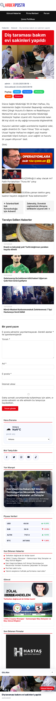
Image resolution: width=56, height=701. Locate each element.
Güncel (14, 28)
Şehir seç (10, 434)
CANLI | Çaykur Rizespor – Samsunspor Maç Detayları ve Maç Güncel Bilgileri (28, 559)
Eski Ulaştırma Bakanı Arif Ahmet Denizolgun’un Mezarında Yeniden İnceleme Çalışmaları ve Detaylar (27, 564)
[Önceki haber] (42, 475)
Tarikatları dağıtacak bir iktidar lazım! (20, 555)
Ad (4, 363)
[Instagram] (21, 457)
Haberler (5, 28)
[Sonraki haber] (48, 475)
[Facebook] (7, 457)
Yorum (6, 339)
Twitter (17, 92)
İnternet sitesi (8, 384)
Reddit (8, 96)
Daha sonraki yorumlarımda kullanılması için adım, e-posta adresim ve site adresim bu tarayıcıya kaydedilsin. (28, 400)
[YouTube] (29, 457)
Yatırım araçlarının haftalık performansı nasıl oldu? (26, 571)
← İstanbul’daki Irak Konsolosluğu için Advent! (11, 207)
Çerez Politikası (28, 19)
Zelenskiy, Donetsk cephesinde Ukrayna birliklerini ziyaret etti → (38, 206)
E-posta (6, 373)
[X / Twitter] (14, 457)
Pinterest (18, 96)
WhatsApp (39, 92)
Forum (46, 13)
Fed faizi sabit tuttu (13, 568)
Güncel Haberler (14, 13)
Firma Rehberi (32, 13)
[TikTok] (36, 457)
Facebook (27, 92)
